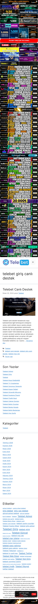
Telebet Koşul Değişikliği (11, 380)
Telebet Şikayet (22, 566)
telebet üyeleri (26, 564)
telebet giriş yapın (7, 533)
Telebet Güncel (20, 532)
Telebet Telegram (9, 551)
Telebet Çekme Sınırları (11, 401)
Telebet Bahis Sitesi (9, 521)
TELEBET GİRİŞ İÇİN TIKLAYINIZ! (19, 40)
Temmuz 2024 (8, 478)
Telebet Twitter (25, 553)
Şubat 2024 (7, 493)
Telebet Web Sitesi (11, 556)
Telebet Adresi (8, 371)
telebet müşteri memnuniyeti (12, 543)
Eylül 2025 (6, 452)
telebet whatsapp (25, 556)
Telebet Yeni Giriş (23, 559)
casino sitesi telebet (19, 508)
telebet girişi (24, 529)
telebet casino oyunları (25, 524)
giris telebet (8, 511)
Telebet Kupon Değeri (10, 389)
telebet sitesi (23, 548)
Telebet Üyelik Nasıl (10, 398)
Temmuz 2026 (8, 443)
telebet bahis (19, 519)
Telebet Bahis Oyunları (11, 404)
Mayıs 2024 (7, 484)
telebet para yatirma (12, 545)
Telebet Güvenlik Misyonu (12, 392)
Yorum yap (9, 356)
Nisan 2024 (7, 487)
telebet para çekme (10, 548)
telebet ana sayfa (8, 519)
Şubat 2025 (7, 458)
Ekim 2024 (6, 469)
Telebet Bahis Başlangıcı (11, 410)
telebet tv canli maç (10, 553)
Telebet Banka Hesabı (10, 407)
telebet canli (20, 521)
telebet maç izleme (11, 538)
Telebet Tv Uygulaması (11, 383)
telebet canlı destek (12, 351)
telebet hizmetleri (7, 535)
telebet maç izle (14, 354)
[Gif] (19, 110)
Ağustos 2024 (8, 475)
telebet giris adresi (27, 526)
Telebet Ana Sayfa (9, 413)
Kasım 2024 (7, 467)
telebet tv (20, 551)
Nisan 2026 (7, 449)
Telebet (7, 348)
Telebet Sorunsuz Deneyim (12, 386)
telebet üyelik (8, 566)
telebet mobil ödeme (18, 541)
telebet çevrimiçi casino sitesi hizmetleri (12, 564)
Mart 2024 (6, 490)
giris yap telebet (21, 511)
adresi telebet (7, 508)
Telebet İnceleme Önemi (11, 395)
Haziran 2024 (7, 481)
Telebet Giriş (7, 374)
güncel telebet (24, 513)
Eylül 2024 (6, 472)
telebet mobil (7, 541)
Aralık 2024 (7, 464)
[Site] (19, 68)
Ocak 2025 (6, 461)
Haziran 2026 (7, 446)
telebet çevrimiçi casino (12, 562)
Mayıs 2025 (7, 455)
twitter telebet (8, 569)
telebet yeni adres (8, 559)
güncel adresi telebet (11, 513)
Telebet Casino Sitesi (11, 526)
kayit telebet (7, 516)
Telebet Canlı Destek (18, 289)
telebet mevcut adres (25, 538)
